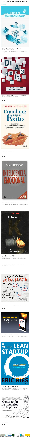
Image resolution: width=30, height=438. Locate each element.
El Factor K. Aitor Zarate (9, 255)
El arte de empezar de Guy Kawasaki (11, 334)
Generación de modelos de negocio (11, 418)
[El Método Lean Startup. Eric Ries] (15, 363)
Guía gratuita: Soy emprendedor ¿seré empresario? (15, 95)
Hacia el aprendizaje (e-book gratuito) (13, 48)
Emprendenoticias (7, 96)
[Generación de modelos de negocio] (15, 406)
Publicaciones (6, 49)
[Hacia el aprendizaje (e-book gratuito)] (15, 26)
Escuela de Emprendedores (11, 49)
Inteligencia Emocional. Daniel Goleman (12, 202)
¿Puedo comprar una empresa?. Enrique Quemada (14, 264)
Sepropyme (23, 433)
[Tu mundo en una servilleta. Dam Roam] (15, 288)
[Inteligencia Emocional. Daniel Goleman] (15, 180)
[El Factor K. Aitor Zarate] (15, 232)
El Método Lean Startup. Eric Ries (11, 386)
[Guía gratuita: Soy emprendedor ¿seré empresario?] (15, 75)
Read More (3, 100)
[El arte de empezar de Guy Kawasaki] (15, 322)
